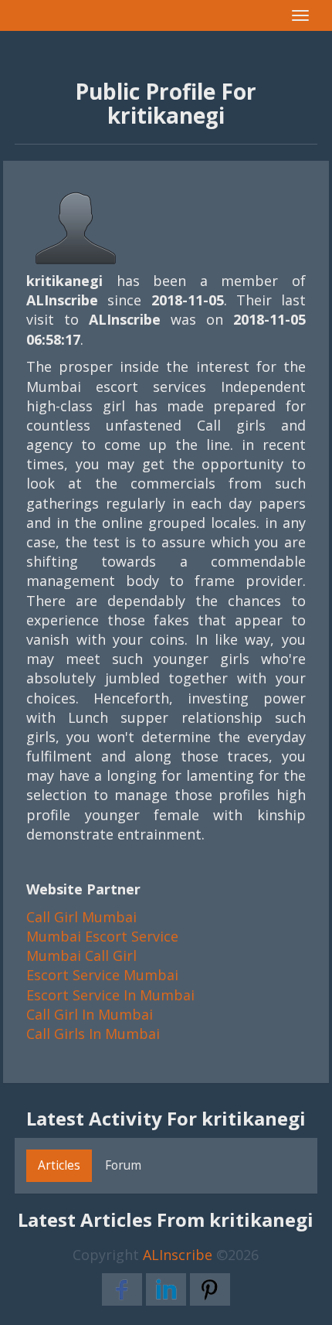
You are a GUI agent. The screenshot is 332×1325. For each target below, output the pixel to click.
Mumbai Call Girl (81, 955)
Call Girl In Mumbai (89, 1014)
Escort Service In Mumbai (110, 995)
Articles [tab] (59, 1164)
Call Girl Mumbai (81, 917)
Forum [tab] (123, 1164)
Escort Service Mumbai (102, 975)
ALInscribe (177, 1254)
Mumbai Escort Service (102, 936)
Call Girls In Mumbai (93, 1033)
